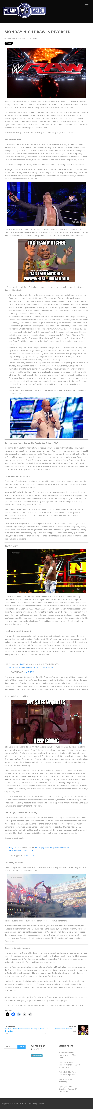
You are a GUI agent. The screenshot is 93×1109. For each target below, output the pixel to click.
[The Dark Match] (25, 21)
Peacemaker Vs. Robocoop (65, 1080)
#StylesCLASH (15, 847)
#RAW (37, 847)
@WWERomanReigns (18, 667)
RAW (36, 38)
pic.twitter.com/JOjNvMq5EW (21, 850)
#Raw (29, 667)
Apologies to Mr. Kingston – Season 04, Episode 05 (68, 1089)
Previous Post (24, 1029)
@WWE (23, 664)
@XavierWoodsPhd (61, 847)
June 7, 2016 (29, 672)
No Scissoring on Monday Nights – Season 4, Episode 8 (69, 1065)
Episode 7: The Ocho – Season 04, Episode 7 (68, 1073)
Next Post (66, 1028)
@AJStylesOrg (46, 847)
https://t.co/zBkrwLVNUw (42, 667)
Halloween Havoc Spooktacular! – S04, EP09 (67, 1055)
